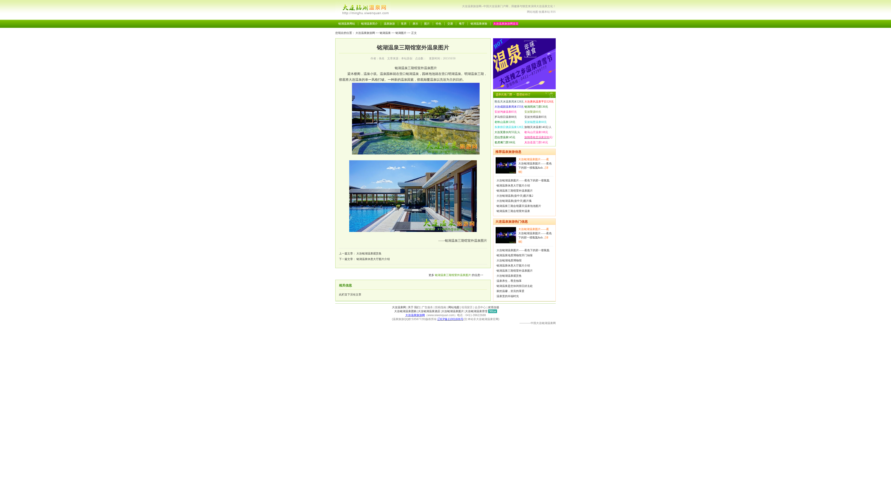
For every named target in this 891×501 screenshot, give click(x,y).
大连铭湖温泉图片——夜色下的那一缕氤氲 (523, 180)
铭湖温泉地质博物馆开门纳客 (515, 255)
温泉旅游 (389, 23)
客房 (404, 23)
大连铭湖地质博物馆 (509, 260)
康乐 (415, 23)
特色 (438, 23)
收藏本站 (544, 11)
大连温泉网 (399, 307)
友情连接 (493, 307)
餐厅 (462, 23)
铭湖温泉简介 (369, 23)
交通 (450, 23)
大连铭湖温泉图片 (453, 311)
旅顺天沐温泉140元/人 (538, 127)
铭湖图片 (401, 33)
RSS (553, 11)
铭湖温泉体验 (479, 23)
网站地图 (532, 11)
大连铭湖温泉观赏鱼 (368, 253)
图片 (427, 23)
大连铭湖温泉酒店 (429, 311)
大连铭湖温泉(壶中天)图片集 (514, 200)
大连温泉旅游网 (365, 33)
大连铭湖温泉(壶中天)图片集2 (515, 195)
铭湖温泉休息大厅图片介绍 (373, 259)
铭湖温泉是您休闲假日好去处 (515, 286)
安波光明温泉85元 (535, 117)
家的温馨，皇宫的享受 (510, 291)
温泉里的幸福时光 (508, 296)
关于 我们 (414, 307)
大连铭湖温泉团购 (405, 311)
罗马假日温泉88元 (505, 117)
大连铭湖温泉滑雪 (476, 311)
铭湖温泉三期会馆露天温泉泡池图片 (519, 206)
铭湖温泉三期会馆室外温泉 (513, 211)
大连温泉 (355, 79)
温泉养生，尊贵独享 (509, 281)
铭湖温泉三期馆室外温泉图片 (453, 275)
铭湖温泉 (385, 33)
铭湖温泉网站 (346, 23)
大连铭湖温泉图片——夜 (533, 159)
